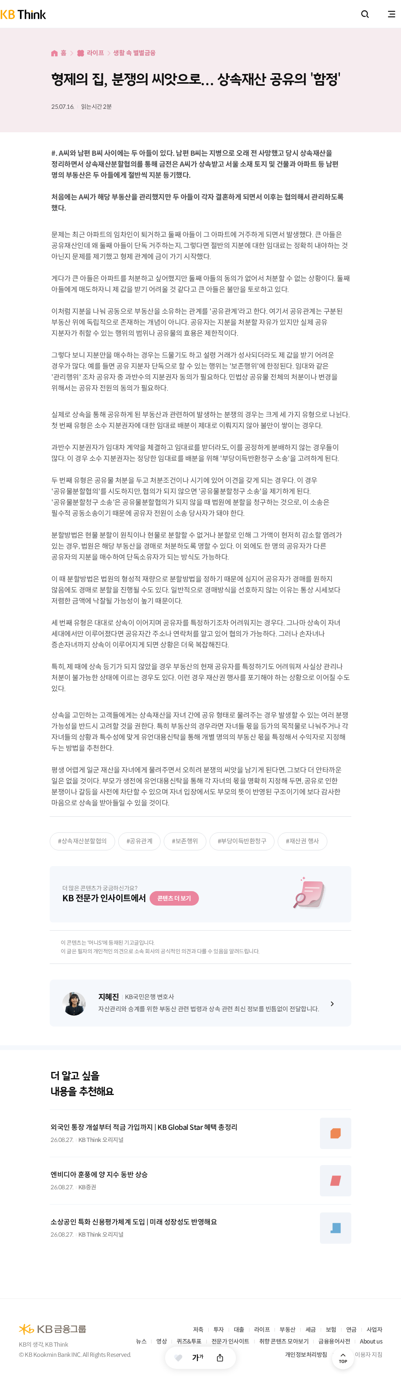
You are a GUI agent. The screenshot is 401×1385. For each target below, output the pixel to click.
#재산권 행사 (302, 841)
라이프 (95, 53)
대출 (239, 1329)
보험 (331, 1329)
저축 (198, 1329)
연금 (351, 1329)
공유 (220, 1357)
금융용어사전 (334, 1341)
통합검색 (365, 14)
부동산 (288, 1329)
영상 (161, 1341)
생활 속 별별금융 (134, 53)
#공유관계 (139, 841)
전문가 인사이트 (230, 1341)
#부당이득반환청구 (242, 841)
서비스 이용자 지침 (360, 1354)
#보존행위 (185, 841)
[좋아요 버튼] (178, 1358)
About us (371, 1341)
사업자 (375, 1329)
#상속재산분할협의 (82, 841)
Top (343, 1358)
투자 (218, 1329)
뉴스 (141, 1341)
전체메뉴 (391, 14)
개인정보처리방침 (306, 1354)
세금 (310, 1329)
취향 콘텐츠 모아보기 (284, 1341)
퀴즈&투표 (189, 1341)
